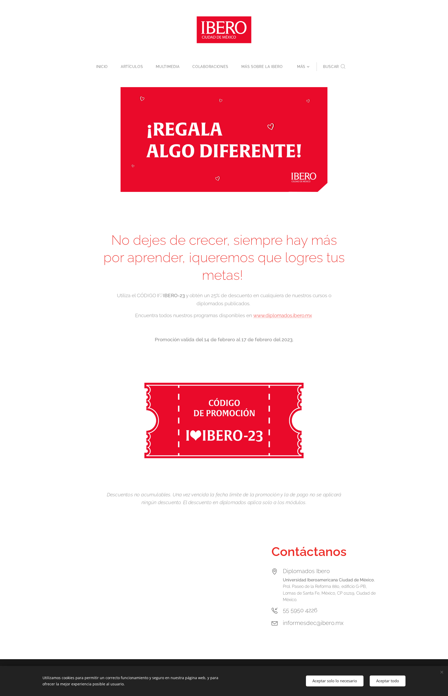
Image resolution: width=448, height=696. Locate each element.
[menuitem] (105, 66)
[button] (334, 66)
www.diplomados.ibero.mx (282, 315)
